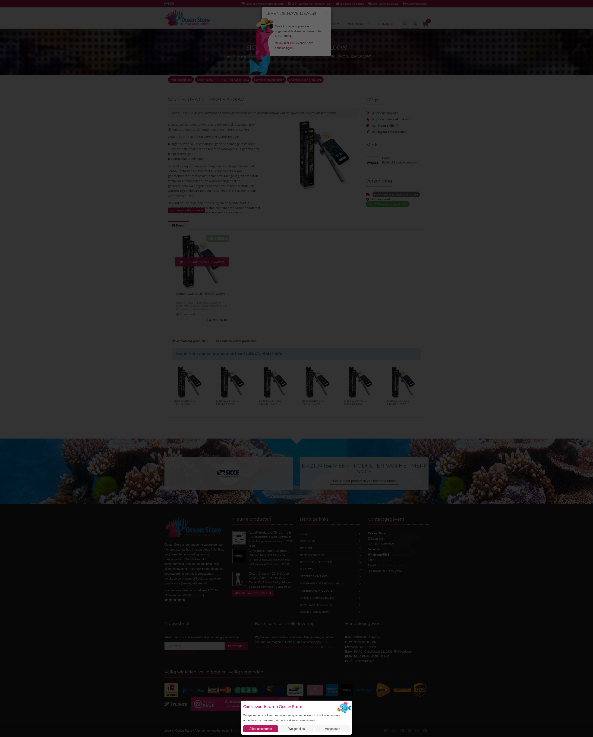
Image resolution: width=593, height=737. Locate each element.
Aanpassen (332, 729)
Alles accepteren (260, 729)
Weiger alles (296, 729)
